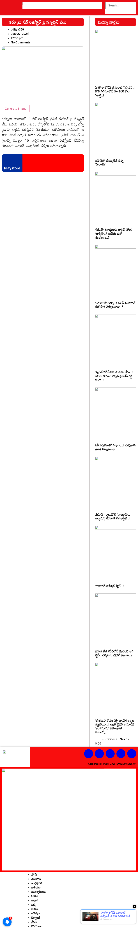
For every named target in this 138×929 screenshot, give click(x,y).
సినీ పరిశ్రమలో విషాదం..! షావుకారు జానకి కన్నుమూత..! (115, 447)
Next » (124, 739)
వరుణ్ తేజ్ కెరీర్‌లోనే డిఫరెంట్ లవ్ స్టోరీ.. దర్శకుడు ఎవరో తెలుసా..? (114, 653)
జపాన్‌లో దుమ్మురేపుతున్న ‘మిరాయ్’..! (109, 162)
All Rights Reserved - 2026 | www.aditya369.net (112, 764)
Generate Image (15, 108)
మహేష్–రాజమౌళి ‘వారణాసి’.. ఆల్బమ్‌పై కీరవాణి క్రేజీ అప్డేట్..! (112, 516)
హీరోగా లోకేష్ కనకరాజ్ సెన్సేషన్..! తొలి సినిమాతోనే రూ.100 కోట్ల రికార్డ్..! (115, 91)
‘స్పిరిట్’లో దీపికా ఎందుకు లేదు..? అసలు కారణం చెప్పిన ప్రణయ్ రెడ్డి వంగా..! (114, 376)
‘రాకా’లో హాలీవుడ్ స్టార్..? (109, 586)
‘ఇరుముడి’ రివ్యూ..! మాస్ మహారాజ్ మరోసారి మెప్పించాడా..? (115, 305)
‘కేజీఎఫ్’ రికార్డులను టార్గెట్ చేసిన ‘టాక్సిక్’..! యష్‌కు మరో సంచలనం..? (113, 233)
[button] (120, 11)
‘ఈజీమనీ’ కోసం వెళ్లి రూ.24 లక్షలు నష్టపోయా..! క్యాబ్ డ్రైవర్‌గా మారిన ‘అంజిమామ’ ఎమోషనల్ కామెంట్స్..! (115, 726)
